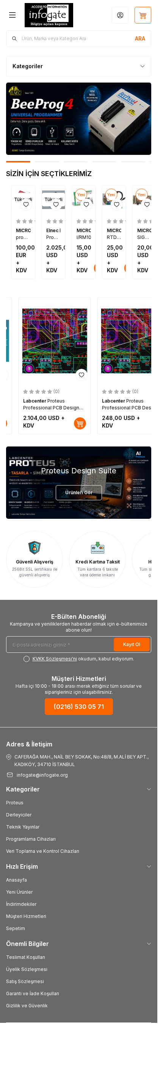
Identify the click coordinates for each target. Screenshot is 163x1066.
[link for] (78, 119)
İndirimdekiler (21, 904)
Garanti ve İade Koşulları (32, 993)
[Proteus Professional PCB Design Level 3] (55, 341)
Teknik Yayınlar (22, 827)
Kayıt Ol (131, 644)
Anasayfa (16, 880)
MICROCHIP (31, 230)
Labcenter (35, 401)
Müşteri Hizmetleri (26, 916)
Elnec (54, 230)
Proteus (15, 802)
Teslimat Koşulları (25, 957)
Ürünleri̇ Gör (78, 492)
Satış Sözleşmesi (25, 981)
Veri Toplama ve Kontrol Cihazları (42, 851)
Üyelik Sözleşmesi (26, 969)
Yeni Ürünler (19, 892)
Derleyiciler (18, 815)
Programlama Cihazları (31, 839)
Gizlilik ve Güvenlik (27, 1005)
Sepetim (15, 928)
